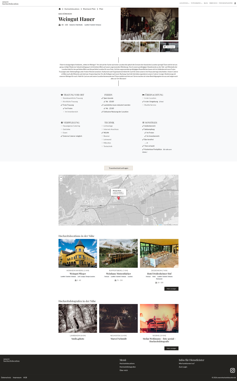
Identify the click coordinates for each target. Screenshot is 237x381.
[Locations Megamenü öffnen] (189, 3)
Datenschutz (6, 377)
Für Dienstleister (225, 3)
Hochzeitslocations (71, 9)
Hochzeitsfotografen (128, 367)
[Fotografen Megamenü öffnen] (201, 3)
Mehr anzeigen (171, 289)
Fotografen (196, 3)
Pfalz (101, 9)
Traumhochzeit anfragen (118, 168)
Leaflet (160, 224)
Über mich (213, 3)
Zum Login (183, 367)
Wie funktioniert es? (187, 363)
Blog (206, 3)
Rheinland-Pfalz (89, 9)
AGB (25, 377)
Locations (184, 3)
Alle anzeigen (170, 47)
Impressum (17, 377)
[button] (235, 3)
